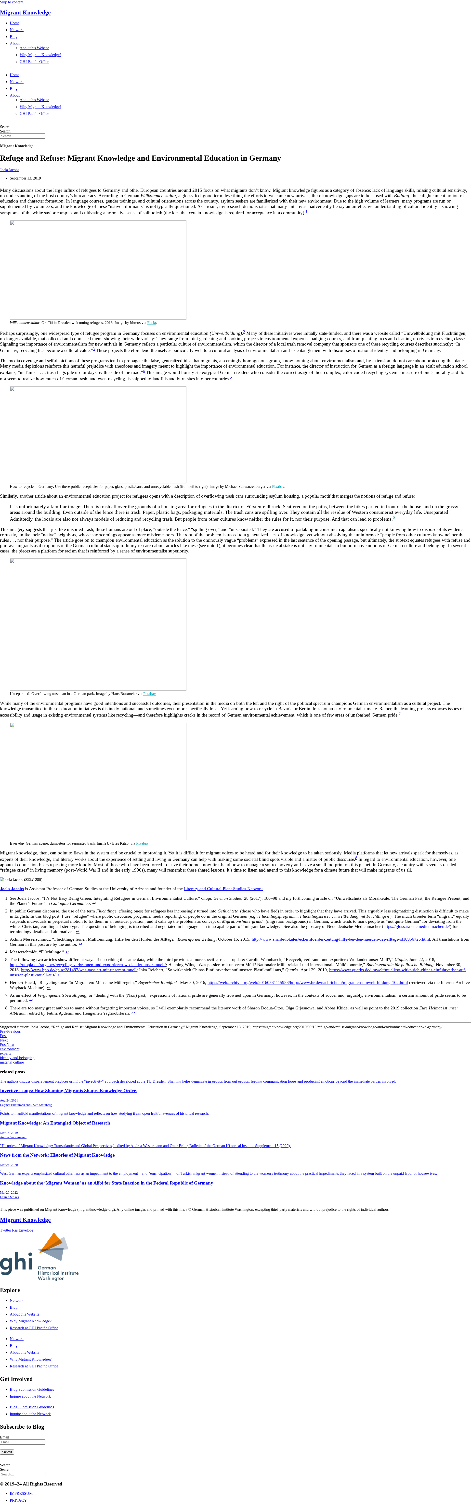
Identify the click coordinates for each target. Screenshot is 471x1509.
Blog (13, 37)
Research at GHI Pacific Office (34, 1328)
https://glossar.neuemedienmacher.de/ (416, 926)
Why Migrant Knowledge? (40, 55)
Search (5, 127)
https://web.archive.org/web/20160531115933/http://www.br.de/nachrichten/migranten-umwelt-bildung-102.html (308, 982)
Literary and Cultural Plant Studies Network (223, 888)
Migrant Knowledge (25, 12)
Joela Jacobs (9, 170)
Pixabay (278, 486)
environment (9, 1049)
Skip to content (11, 2)
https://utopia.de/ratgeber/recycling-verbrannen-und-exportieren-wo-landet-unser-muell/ (88, 964)
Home (14, 23)
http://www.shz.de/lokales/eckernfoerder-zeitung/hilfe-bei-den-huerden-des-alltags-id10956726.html (341, 939)
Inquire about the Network (30, 1396)
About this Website (34, 48)
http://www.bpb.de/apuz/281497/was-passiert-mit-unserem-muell (79, 969)
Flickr (151, 323)
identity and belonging (17, 1058)
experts (5, 1053)
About (15, 43)
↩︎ (94, 903)
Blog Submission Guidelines (32, 1389)
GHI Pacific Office (34, 62)
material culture (12, 1062)
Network (17, 30)
